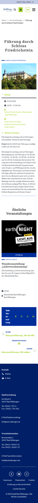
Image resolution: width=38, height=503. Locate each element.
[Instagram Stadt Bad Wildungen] (26, 474)
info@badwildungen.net (11, 460)
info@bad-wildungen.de (11, 422)
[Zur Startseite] (8, 9)
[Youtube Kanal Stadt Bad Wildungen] (19, 474)
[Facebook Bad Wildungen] (11, 474)
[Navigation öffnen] (34, 10)
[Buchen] (27, 9)
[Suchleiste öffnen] (15, 10)
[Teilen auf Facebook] (15, 316)
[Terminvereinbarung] (21, 9)
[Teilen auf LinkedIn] (33, 316)
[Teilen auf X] (22, 316)
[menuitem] (20, 9)
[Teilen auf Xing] (27, 316)
